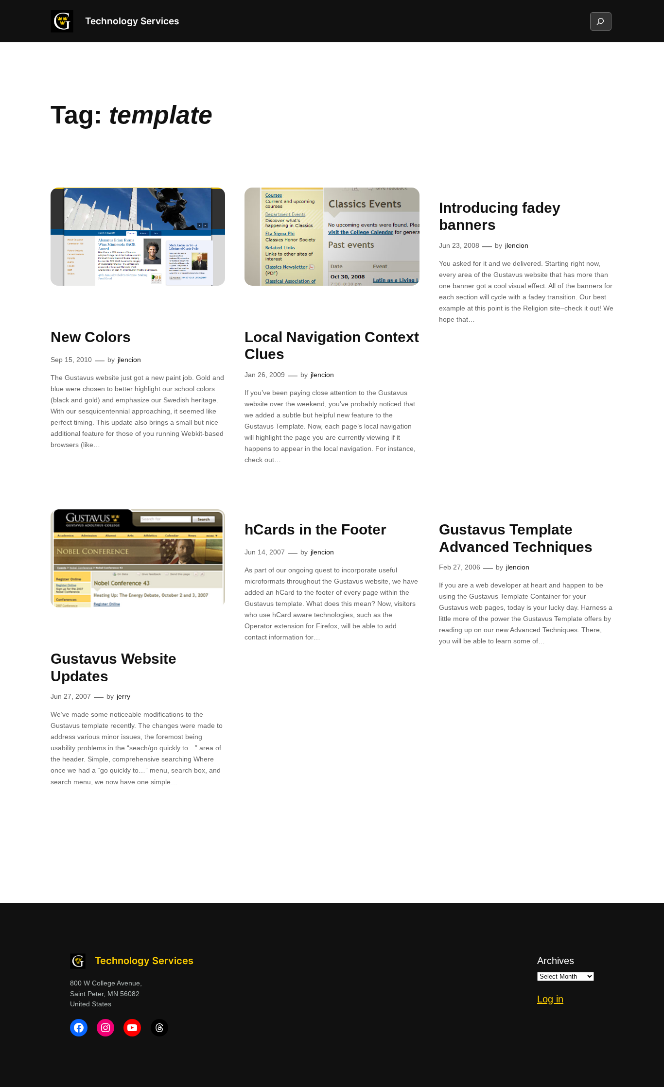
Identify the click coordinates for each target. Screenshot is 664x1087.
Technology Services (132, 21)
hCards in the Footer (315, 529)
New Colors (91, 337)
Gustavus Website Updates (113, 667)
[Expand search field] (600, 21)
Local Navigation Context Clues (332, 345)
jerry (123, 696)
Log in (550, 999)
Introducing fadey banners (499, 216)
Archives (555, 960)
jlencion (129, 359)
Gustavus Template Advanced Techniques (516, 538)
